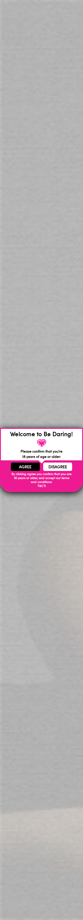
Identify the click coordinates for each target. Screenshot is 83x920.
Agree (25, 466)
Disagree (57, 466)
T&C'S (41, 486)
